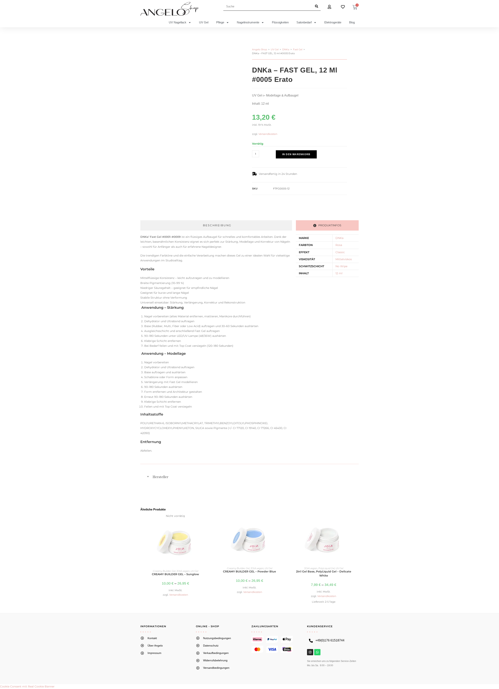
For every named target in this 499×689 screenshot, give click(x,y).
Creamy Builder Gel (164, 571)
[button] (271, 161)
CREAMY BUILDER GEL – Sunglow (175, 574)
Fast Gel (297, 49)
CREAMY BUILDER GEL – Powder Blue (249, 571)
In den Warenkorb (296, 154)
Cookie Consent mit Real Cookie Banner (27, 686)
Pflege (220, 22)
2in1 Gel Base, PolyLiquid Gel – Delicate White (323, 573)
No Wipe (341, 266)
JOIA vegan (183, 571)
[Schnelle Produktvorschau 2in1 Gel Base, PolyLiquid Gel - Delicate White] (356, 521)
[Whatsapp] (317, 652)
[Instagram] (310, 652)
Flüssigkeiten (280, 22)
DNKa (285, 49)
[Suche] (316, 6)
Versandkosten (267, 134)
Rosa (338, 245)
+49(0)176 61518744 (329, 640)
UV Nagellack (177, 22)
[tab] (216, 225)
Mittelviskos (343, 259)
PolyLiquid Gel (326, 568)
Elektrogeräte (332, 22)
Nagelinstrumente (248, 22)
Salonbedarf (304, 22)
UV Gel (203, 22)
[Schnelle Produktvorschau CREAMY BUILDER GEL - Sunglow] (208, 521)
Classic (340, 252)
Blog (352, 22)
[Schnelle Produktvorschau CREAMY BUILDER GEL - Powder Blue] (282, 521)
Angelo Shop (259, 49)
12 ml (338, 273)
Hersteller (160, 477)
